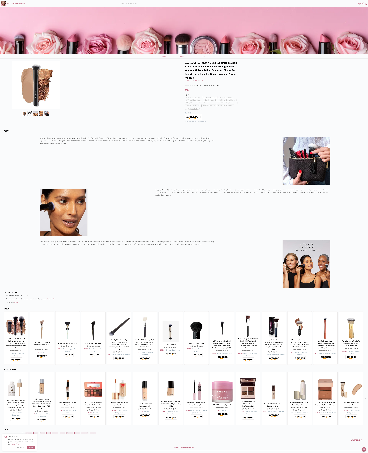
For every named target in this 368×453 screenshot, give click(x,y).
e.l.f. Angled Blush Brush (93, 343)
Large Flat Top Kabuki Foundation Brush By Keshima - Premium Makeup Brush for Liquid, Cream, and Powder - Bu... (274, 344)
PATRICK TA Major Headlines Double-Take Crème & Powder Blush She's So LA (325, 405)
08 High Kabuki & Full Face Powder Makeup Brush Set (194, 103)
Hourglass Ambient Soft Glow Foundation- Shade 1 (273, 405)
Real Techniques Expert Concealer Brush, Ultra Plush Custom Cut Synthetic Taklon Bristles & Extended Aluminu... (325, 344)
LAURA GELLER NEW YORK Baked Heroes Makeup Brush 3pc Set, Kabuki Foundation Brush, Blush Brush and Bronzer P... (16, 343)
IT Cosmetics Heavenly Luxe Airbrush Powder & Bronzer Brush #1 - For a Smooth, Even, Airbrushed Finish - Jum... (299, 343)
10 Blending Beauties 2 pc (229, 103)
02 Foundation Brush (210, 97)
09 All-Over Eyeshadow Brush (211, 103)
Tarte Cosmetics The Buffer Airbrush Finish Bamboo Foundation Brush (351, 343)
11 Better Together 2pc (193, 106)
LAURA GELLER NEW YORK (194, 81)
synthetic (93, 433)
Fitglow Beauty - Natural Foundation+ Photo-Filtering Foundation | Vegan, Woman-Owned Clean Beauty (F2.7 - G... (41, 403)
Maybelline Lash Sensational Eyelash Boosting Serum (196, 404)
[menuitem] (360, 3)
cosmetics (55, 433)
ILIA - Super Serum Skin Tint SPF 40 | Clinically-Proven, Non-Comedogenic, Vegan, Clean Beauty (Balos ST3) (16, 403)
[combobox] (191, 3)
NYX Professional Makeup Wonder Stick (67, 404)
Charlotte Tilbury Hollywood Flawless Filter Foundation (119, 404)
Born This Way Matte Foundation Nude (145, 405)
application (28, 433)
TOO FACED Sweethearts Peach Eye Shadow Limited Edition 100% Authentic (93, 405)
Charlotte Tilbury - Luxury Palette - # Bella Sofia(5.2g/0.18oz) (248, 403)
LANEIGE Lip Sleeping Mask (222, 405)
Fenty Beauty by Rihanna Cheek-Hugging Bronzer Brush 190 (41, 344)
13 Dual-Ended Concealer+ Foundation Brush (225, 106)
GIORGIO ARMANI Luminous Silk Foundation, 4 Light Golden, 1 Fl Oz (171, 403)
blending (42, 433)
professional (85, 433)
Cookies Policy (15, 444)
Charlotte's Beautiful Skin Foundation (351, 404)
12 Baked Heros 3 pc (208, 106)
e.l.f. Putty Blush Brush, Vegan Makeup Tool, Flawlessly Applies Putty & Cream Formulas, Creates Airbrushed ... (119, 344)
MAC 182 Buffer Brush (196, 343)
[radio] (186, 85)
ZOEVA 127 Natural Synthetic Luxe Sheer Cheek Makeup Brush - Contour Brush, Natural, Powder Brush (145, 343)
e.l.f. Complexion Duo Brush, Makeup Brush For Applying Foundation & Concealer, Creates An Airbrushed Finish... (222, 344)
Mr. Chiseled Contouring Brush (67, 343)
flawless (62, 433)
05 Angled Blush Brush (193, 100)
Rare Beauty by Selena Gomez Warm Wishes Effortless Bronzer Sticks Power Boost (299, 405)
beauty (35, 433)
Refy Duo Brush (171, 344)
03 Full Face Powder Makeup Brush (227, 97)
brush (48, 433)
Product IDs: (12, 302)
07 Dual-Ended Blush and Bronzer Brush (228, 100)
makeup (77, 433)
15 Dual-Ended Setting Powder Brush (194, 108)
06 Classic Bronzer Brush (211, 100)
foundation (69, 433)
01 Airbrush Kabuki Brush (194, 97)
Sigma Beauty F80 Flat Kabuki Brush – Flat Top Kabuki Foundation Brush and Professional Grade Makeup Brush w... (248, 343)
